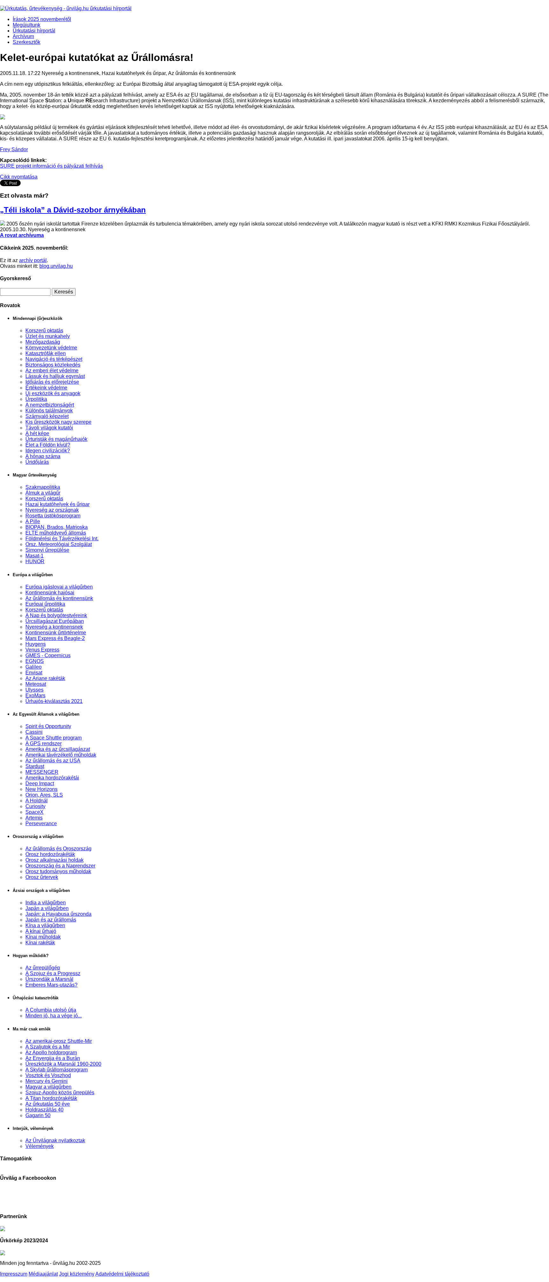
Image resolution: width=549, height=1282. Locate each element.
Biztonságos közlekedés (52, 365)
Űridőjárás (37, 462)
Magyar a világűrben (48, 1087)
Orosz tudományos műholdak (58, 871)
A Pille (32, 521)
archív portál (33, 260)
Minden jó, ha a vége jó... (53, 1015)
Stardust (34, 766)
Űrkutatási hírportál (34, 30)
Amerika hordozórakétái (52, 777)
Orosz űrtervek (41, 877)
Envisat (33, 672)
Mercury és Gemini (46, 1081)
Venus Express (42, 649)
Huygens (35, 644)
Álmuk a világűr (42, 493)
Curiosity (35, 806)
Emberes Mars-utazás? (51, 985)
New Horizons (41, 789)
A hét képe (37, 433)
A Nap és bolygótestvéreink (56, 615)
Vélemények (39, 1146)
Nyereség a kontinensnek (54, 627)
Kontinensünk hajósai (49, 592)
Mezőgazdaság (42, 342)
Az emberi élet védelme (51, 370)
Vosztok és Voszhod (48, 1075)
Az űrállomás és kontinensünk (59, 598)
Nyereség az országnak (52, 510)
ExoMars (35, 695)
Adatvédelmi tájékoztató (122, 1274)
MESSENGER (41, 772)
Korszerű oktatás (44, 330)
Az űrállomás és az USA (52, 760)
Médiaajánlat (43, 1274)
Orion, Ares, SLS (44, 795)
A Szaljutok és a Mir (47, 1046)
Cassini (34, 732)
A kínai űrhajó (40, 931)
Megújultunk (26, 25)
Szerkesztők (26, 42)
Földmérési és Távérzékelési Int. (61, 538)
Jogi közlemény (76, 1274)
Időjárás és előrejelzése (52, 382)
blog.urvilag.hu (56, 266)
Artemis (34, 817)
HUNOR (34, 561)
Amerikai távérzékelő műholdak (60, 755)
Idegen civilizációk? (47, 450)
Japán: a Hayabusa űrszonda (58, 914)
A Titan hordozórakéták (51, 1098)
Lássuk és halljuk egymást (55, 376)
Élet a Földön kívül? (47, 445)
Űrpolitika (36, 399)
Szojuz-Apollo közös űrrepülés (59, 1092)
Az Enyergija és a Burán (52, 1058)
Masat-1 (34, 555)
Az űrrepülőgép (42, 967)
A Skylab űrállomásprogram (56, 1069)
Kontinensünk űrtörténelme (55, 632)
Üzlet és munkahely (47, 336)
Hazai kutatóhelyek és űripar (57, 504)
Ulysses (34, 689)
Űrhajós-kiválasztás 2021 (54, 701)
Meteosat (35, 684)
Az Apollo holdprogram (51, 1052)
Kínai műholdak (43, 937)
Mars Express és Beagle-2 (55, 638)
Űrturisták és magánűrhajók (56, 439)
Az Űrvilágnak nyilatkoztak (55, 1140)
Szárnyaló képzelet (47, 416)
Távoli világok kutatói (49, 427)
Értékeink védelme (46, 387)
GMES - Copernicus (48, 655)
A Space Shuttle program (53, 737)
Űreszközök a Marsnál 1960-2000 (63, 1064)
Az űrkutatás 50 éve (47, 1104)
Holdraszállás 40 (44, 1109)
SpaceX (34, 812)
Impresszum (13, 1274)
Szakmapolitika (42, 487)
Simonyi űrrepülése (47, 550)
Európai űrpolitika (45, 604)
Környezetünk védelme (51, 347)
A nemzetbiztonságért (49, 405)
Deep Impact (39, 783)
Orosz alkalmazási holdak (54, 860)
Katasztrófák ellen (45, 353)
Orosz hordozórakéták (50, 854)
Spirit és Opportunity (48, 726)
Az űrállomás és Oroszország (58, 848)
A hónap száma (42, 456)
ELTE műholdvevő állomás (55, 533)
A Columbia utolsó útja (50, 1010)
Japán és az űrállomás (50, 919)
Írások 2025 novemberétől (42, 19)
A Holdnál (36, 800)
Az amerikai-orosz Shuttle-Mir (58, 1041)
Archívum (23, 36)
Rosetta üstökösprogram (52, 515)
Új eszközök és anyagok (52, 393)
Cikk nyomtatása (18, 176)
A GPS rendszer (43, 743)
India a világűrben (45, 902)
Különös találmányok (49, 410)
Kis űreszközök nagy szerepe (58, 422)
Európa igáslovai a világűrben (59, 587)
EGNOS (34, 661)
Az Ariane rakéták (45, 678)
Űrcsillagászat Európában (54, 621)
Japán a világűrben (47, 908)
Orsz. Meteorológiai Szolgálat (58, 544)
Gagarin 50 (38, 1115)
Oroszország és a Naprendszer (60, 865)
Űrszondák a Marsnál (49, 979)
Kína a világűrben (45, 925)
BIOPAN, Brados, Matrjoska (56, 527)
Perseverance (41, 823)
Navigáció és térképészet (53, 359)
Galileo (33, 667)
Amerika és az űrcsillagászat (57, 749)
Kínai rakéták (40, 942)
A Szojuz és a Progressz (52, 973)
